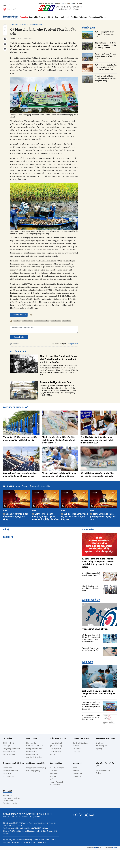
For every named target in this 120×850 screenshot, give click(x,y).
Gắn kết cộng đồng (33, 771)
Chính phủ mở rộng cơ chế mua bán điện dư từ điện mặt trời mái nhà (20, 474)
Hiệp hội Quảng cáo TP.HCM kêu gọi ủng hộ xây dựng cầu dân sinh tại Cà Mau (105, 45)
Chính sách (100, 743)
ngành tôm (66, 321)
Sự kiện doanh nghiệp (35, 763)
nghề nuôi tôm (27, 321)
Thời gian (62, 344)
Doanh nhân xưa (32, 751)
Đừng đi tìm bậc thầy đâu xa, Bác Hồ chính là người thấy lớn (74, 517)
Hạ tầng (99, 749)
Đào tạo (52, 754)
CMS (97, 848)
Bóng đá (53, 776)
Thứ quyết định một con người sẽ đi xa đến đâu (90, 649)
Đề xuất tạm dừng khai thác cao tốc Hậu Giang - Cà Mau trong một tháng (105, 78)
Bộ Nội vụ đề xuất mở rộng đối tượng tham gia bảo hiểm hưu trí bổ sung (59, 474)
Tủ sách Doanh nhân (10, 771)
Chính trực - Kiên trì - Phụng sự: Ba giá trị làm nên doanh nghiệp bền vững (45, 517)
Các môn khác (55, 785)
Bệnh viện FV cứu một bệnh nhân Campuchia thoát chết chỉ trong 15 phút (98, 694)
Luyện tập (53, 773)
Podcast (25, 486)
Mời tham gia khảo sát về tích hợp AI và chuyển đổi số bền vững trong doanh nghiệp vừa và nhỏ (91, 638)
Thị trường (77, 749)
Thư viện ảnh (34, 486)
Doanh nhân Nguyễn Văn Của (55, 382)
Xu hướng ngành (9, 751)
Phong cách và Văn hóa (97, 17)
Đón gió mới (7, 795)
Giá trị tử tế (7, 773)
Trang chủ (14, 24)
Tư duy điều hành (56, 743)
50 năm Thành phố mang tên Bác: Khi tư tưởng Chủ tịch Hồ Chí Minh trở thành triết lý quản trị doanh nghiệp (98, 562)
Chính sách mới (36, 24)
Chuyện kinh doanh (62, 17)
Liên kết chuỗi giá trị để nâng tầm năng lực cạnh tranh (90, 588)
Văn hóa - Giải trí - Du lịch (105, 764)
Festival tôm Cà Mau (41, 321)
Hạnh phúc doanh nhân (34, 746)
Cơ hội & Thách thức (80, 743)
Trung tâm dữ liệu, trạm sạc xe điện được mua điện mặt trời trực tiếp (20, 438)
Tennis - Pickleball (56, 782)
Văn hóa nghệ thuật (103, 770)
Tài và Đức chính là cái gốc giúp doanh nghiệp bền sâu (103, 517)
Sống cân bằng (56, 763)
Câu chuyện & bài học (34, 757)
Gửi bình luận (19, 337)
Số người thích (73, 344)
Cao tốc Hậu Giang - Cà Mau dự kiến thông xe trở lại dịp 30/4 (105, 56)
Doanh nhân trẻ (32, 754)
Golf (51, 779)
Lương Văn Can (8, 776)
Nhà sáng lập (31, 743)
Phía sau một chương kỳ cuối (95, 629)
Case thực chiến (55, 749)
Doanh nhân (33, 17)
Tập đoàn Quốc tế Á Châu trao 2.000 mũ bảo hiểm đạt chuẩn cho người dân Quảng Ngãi (91, 706)
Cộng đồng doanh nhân (11, 749)
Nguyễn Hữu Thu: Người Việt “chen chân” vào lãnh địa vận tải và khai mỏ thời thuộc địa (58, 359)
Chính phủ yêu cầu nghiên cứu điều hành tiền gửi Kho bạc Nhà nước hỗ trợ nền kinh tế (58, 440)
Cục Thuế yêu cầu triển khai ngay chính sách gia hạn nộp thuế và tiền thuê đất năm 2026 (97, 440)
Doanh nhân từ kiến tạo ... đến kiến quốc (12, 799)
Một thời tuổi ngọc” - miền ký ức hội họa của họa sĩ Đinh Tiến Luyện (91, 718)
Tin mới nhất (11, 9)
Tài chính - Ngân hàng (79, 17)
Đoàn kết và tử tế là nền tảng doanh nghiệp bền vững (15, 517)
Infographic (45, 486)
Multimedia (8, 486)
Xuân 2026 (7, 791)
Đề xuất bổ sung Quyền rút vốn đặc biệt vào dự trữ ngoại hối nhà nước (97, 474)
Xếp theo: (55, 344)
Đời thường (87, 662)
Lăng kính (76, 751)
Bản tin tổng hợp (9, 754)
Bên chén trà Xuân (10, 803)
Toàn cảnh (24, 17)
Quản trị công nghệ (56, 746)
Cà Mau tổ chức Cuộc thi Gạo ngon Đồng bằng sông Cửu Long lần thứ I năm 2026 (106, 67)
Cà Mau (17, 321)
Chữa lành (53, 771)
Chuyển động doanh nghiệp (36, 768)
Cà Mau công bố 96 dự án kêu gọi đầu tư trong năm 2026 (104, 34)
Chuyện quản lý (55, 751)
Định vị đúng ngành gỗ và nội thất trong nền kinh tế (91, 574)
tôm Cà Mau (56, 321)
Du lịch (98, 773)
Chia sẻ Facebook (19, 315)
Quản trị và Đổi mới (46, 17)
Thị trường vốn (101, 746)
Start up (76, 746)
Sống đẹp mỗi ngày (57, 768)
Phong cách (7, 768)
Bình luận (6, 746)
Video (18, 486)
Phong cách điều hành (34, 749)
